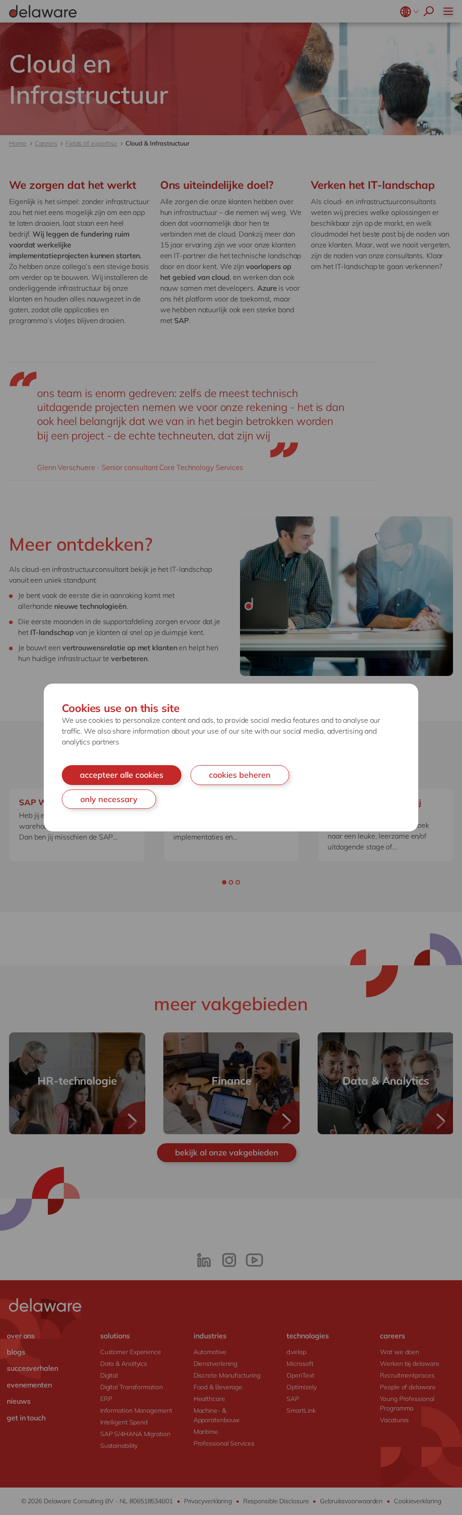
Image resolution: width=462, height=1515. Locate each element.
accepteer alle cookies (121, 775)
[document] (231, 757)
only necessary (109, 799)
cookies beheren (240, 775)
